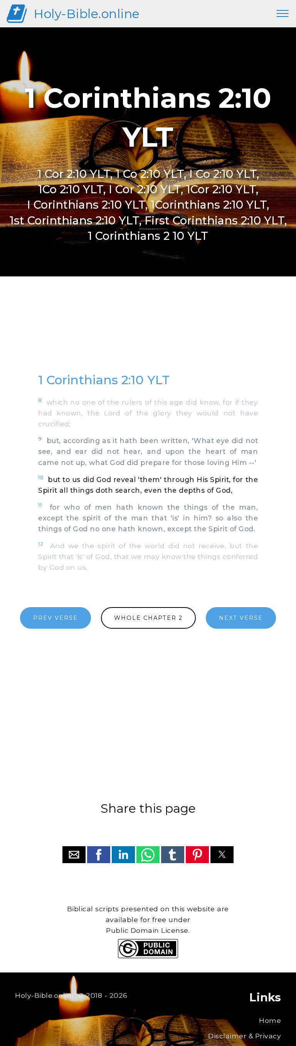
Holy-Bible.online (87, 13)
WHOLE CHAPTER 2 (148, 617)
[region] (148, 332)
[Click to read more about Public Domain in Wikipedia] (148, 956)
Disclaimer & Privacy (244, 1036)
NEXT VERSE (241, 617)
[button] (74, 854)
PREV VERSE (55, 617)
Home (270, 1020)
